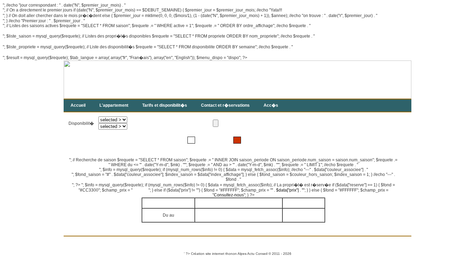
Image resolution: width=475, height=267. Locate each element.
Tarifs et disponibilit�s (164, 105)
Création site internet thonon (214, 254)
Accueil (78, 105)
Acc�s (271, 105)
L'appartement (113, 105)
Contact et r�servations (225, 105)
